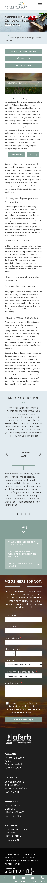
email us (19, 607)
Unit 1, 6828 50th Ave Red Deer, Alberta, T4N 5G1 (16, 830)
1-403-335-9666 (13, 816)
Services (25, 58)
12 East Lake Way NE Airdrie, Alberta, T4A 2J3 (15, 758)
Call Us (32, 154)
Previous (7, 454)
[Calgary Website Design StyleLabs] (19, 871)
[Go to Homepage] (16, 5)
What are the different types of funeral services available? (22, 554)
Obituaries (25, 65)
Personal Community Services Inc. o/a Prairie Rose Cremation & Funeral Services (20, 857)
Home (8, 35)
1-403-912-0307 (13, 768)
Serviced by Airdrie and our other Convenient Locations (16, 782)
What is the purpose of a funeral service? (21, 543)
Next (40, 454)
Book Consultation (25, 51)
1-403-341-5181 (12, 840)
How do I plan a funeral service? (21, 564)
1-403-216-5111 (12, 792)
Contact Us (16, 154)
